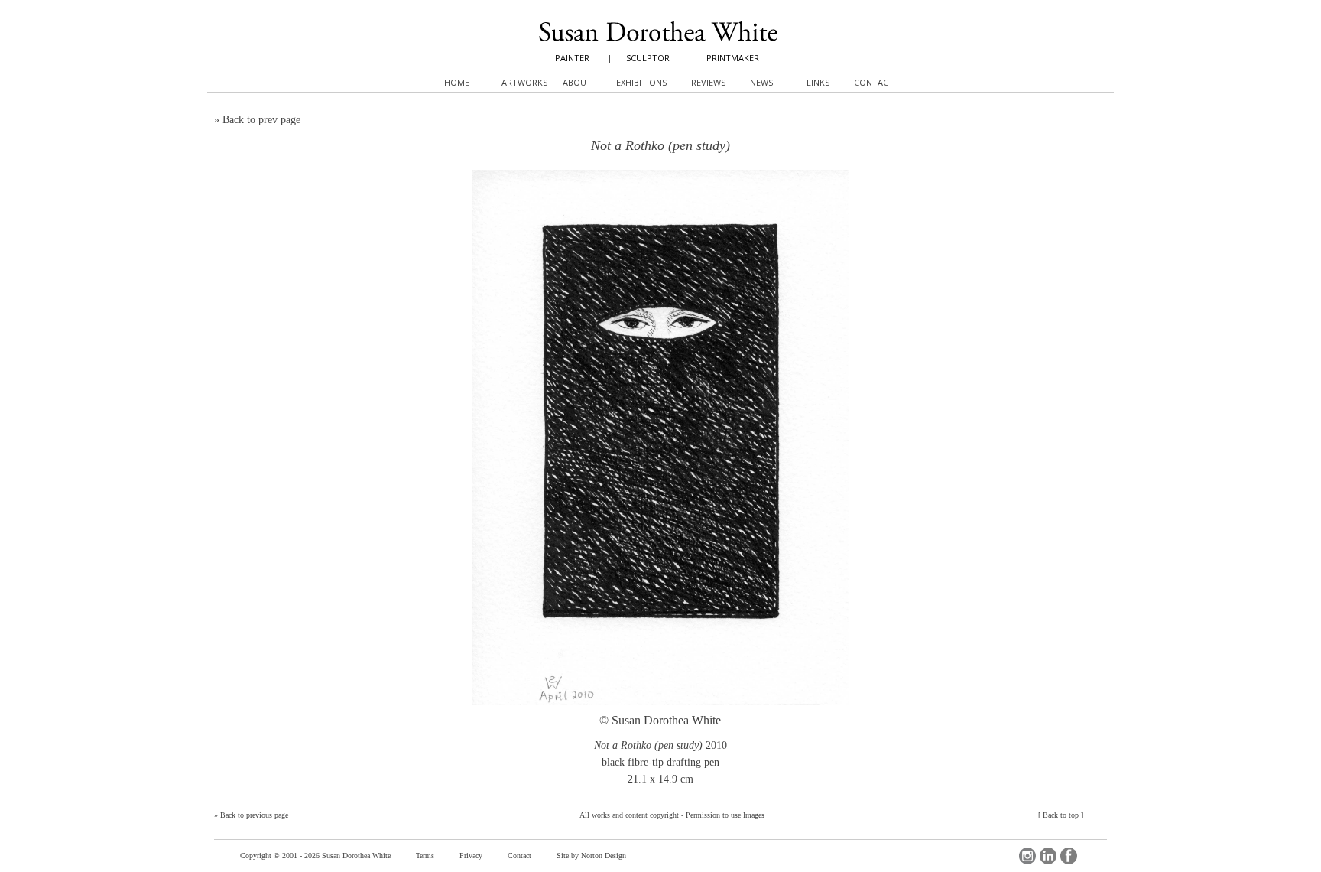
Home (456, 82)
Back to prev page (261, 119)
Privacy (470, 855)
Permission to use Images (725, 815)
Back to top (1061, 815)
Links (818, 82)
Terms (425, 855)
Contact (519, 855)
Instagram (1027, 856)
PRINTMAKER (732, 57)
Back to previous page (254, 815)
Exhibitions (641, 82)
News (761, 82)
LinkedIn (1048, 856)
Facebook (1068, 856)
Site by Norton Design (591, 855)
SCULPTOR (648, 57)
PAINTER (572, 57)
